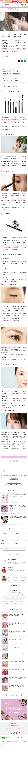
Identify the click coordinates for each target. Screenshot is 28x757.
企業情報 (3, 741)
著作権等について (18, 741)
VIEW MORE (14, 585)
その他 (16, 543)
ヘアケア (3, 540)
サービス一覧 (4, 746)
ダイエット (16, 601)
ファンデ (7, 603)
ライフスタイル (14, 603)
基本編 (7, 56)
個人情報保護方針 (10, 741)
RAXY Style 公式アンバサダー (9, 594)
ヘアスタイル (7, 599)
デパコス (22, 601)
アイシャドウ (12, 596)
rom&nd (17, 513)
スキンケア (3, 533)
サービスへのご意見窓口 (16, 728)
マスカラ (15, 524)
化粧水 (11, 601)
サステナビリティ (17, 746)
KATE (19, 524)
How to (3, 56)
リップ (24, 596)
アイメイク (8, 55)
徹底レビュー (7, 513)
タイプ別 (11, 502)
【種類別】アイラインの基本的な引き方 (10, 71)
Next (25, 463)
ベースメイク (18, 533)
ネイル (16, 540)
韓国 (3, 513)
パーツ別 (5, 601)
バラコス (12, 513)
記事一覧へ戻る (14, 485)
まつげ (16, 502)
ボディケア (17, 537)
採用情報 (24, 741)
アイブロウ (10, 524)
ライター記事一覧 (14, 479)
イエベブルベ (15, 599)
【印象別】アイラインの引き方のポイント (11, 76)
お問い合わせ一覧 (10, 746)
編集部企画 (19, 592)
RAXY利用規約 (9, 728)
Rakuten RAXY (7, 5)
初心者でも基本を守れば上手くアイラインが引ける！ (13, 80)
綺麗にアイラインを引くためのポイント (10, 78)
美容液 (7, 502)
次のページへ (14, 457)
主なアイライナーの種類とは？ (8, 69)
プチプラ (21, 599)
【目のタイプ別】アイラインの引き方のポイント (12, 73)
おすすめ (13, 592)
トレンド (18, 596)
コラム (2, 543)
